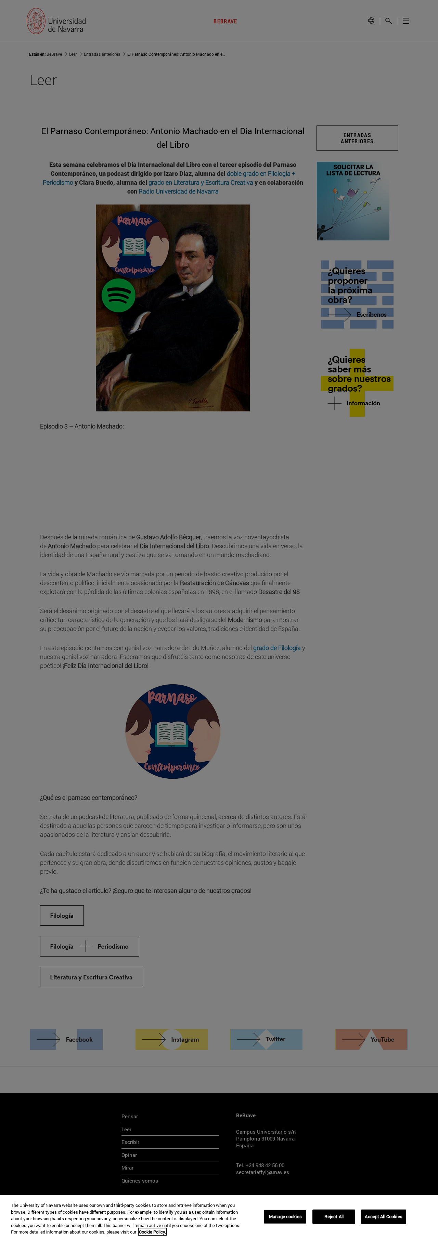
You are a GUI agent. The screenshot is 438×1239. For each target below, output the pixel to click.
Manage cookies (285, 1216)
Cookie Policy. (152, 1232)
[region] (219, 1217)
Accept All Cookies (383, 1216)
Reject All (334, 1216)
